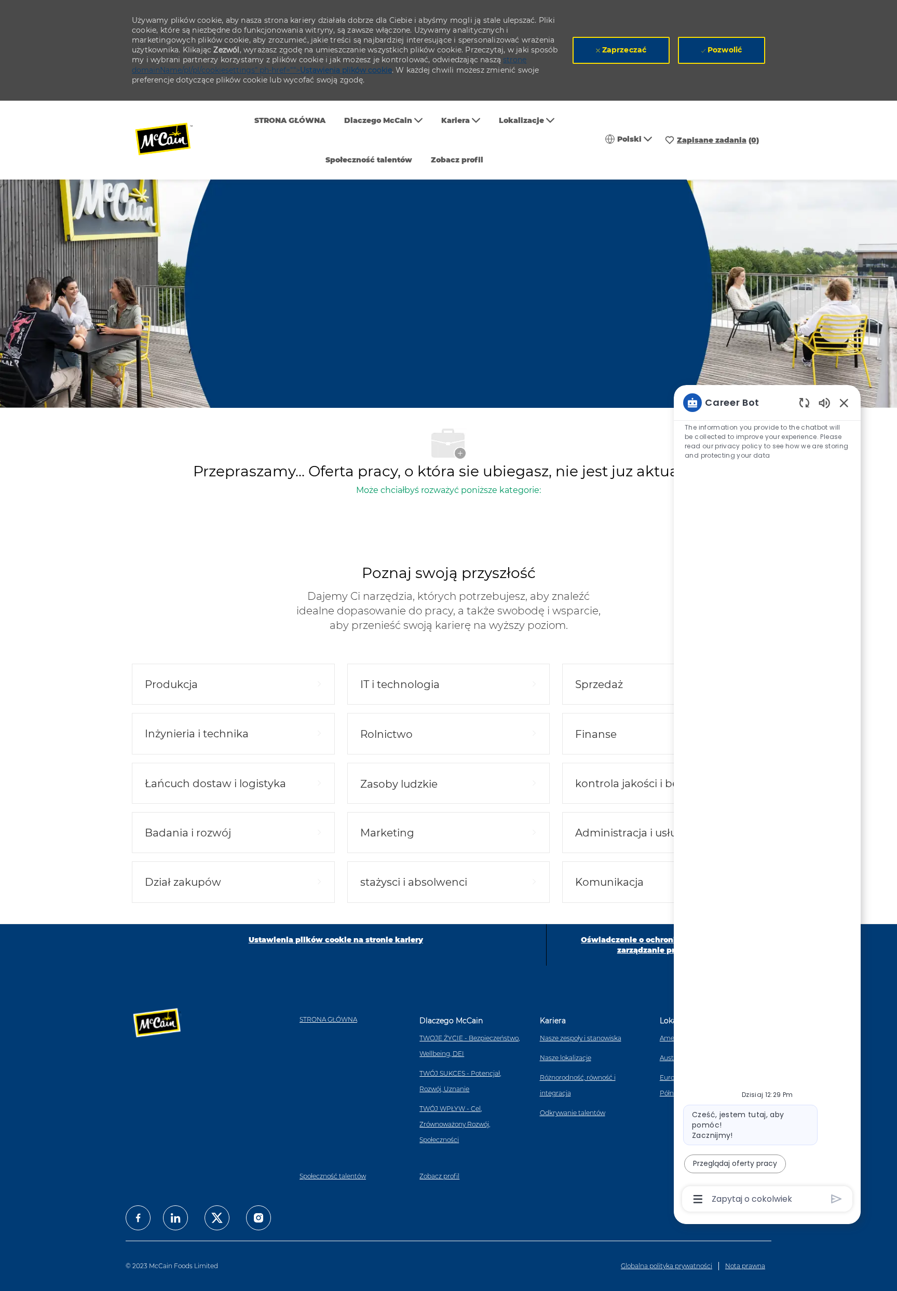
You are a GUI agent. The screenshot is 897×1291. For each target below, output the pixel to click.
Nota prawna (745, 1266)
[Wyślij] (836, 1198)
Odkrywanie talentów (572, 1113)
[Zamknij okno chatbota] (844, 402)
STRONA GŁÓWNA (289, 120)
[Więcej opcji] (697, 1199)
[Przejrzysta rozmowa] (804, 402)
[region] (767, 800)
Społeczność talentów (368, 159)
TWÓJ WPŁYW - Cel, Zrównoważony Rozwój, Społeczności (454, 1124)
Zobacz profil (457, 159)
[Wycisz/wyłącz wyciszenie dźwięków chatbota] (824, 402)
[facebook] (138, 1217)
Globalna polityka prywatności (666, 1266)
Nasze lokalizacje (565, 1058)
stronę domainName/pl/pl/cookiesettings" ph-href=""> (329, 65)
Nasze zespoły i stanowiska (580, 1038)
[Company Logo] (171, 140)
